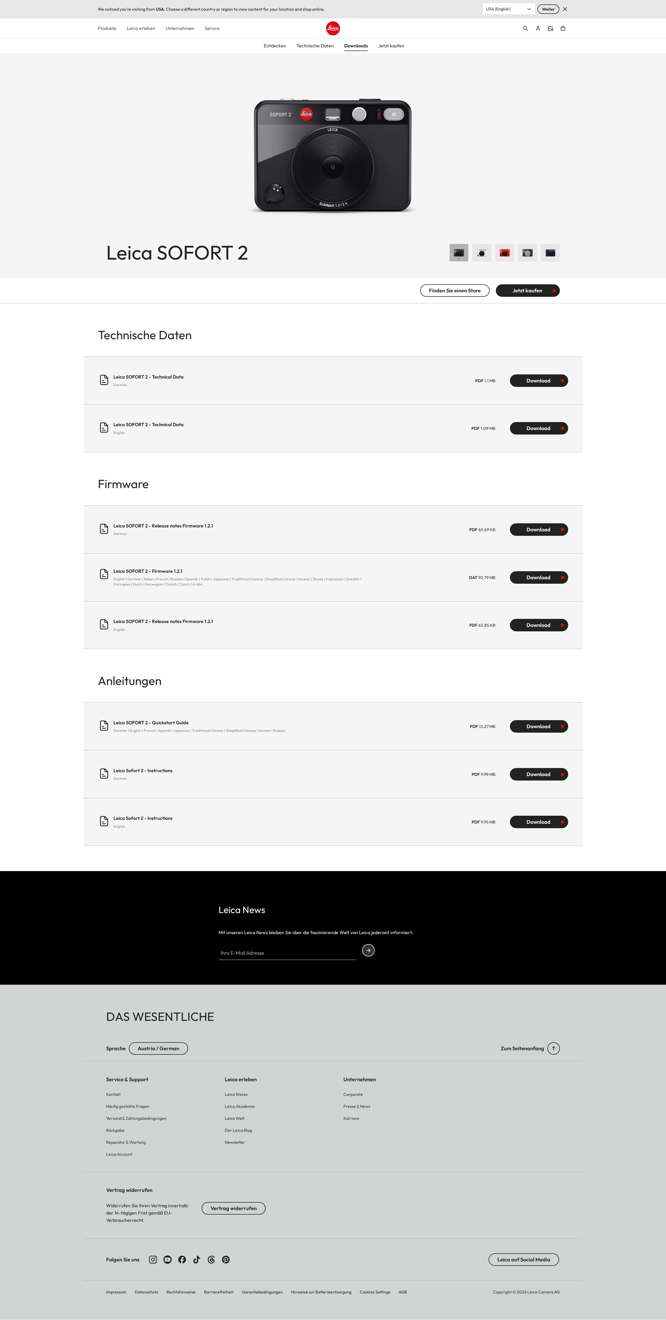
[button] (553, 1048)
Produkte (107, 28)
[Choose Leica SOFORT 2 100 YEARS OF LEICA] (527, 252)
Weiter (548, 9)
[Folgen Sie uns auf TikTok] (196, 1259)
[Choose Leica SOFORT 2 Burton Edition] (550, 252)
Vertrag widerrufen (233, 1208)
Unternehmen (180, 28)
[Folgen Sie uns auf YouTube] (167, 1259)
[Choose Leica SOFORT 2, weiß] (481, 252)
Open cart (563, 28)
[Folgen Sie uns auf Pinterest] (226, 1259)
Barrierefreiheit (219, 1291)
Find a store (550, 28)
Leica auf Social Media (523, 1259)
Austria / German (158, 1048)
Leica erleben (141, 28)
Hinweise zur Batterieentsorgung (321, 1291)
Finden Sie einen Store (455, 290)
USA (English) (498, 8)
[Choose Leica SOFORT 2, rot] (504, 252)
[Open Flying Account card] (538, 28)
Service (212, 28)
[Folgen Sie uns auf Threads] (211, 1259)
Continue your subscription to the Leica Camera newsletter (368, 950)
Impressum (116, 1291)
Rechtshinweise (181, 1291)
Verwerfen (565, 9)
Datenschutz (146, 1291)
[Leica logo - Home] (333, 28)
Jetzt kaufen (527, 290)
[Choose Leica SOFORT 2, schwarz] (459, 252)
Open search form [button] (525, 28)
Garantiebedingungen (262, 1291)
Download (538, 380)
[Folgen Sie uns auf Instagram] (153, 1259)
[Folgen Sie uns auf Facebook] (182, 1259)
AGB (403, 1291)
